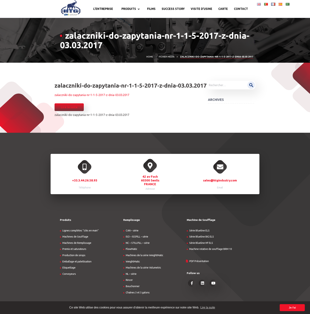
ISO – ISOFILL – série (137, 236)
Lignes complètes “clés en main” (80, 230)
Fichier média (166, 56)
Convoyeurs (69, 273)
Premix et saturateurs (74, 249)
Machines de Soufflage (75, 236)
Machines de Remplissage (76, 242)
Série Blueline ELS (199, 230)
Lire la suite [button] (207, 307)
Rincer (129, 280)
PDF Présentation (199, 261)
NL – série (131, 273)
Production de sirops (73, 255)
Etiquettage (69, 267)
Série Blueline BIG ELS (201, 236)
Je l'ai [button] (292, 307)
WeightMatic (133, 261)
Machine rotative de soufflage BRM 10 (210, 249)
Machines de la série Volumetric (143, 267)
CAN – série (132, 230)
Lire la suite (69, 107)
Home (149, 56)
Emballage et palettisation (76, 261)
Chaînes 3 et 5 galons (138, 292)
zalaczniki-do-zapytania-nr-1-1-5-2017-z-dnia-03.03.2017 (92, 95)
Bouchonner (133, 286)
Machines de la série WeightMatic (144, 255)
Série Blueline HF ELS (201, 242)
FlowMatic (131, 249)
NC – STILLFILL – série (138, 242)
